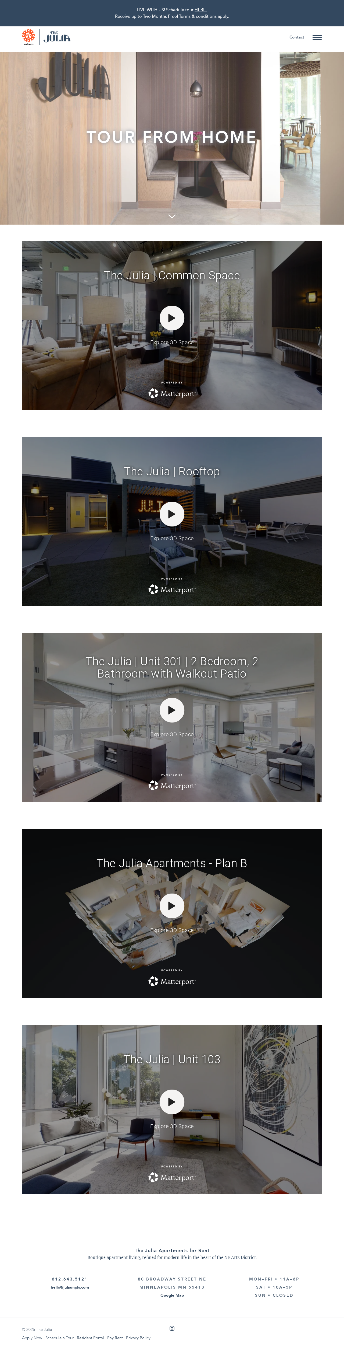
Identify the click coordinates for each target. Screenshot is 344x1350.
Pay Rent (115, 1337)
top (329, 1335)
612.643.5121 (70, 1279)
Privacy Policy (138, 1337)
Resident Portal (90, 1337)
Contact (296, 37)
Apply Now (32, 1337)
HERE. (201, 10)
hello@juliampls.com (70, 1287)
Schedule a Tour (59, 1337)
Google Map (172, 1295)
